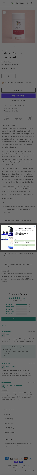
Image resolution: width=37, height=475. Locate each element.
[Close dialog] (35, 226)
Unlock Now (24, 245)
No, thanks (24, 248)
